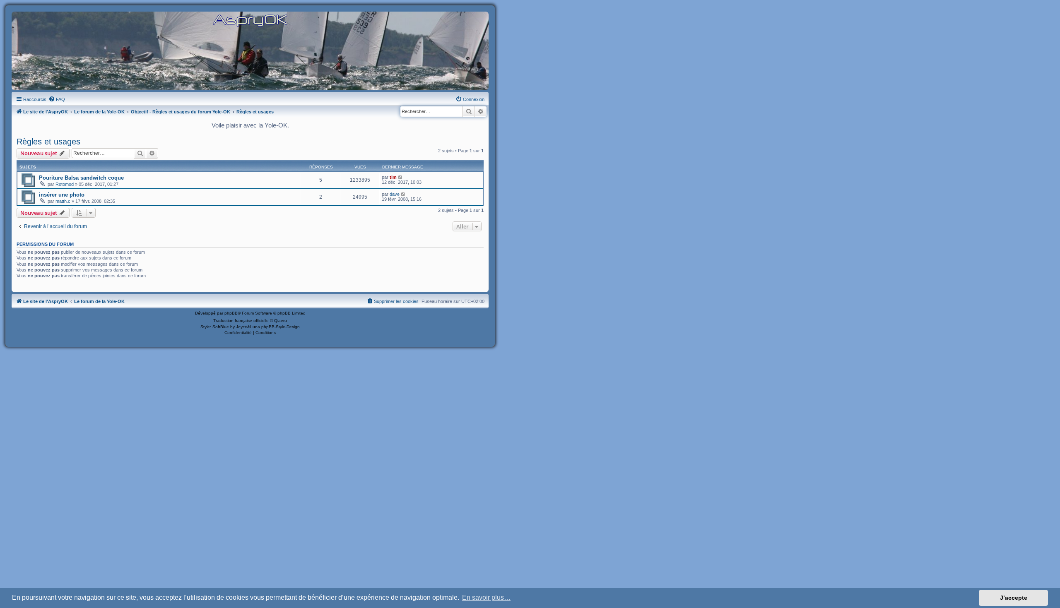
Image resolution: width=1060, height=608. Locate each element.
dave (395, 194)
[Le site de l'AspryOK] (250, 20)
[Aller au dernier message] (400, 177)
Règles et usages (48, 141)
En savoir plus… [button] (486, 597)
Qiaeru (280, 320)
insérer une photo (61, 195)
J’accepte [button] (1013, 597)
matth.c (62, 201)
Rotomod (64, 184)
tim (393, 177)
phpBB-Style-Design (280, 326)
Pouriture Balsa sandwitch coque (81, 178)
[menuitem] (56, 99)
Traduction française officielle (241, 320)
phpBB (231, 313)
